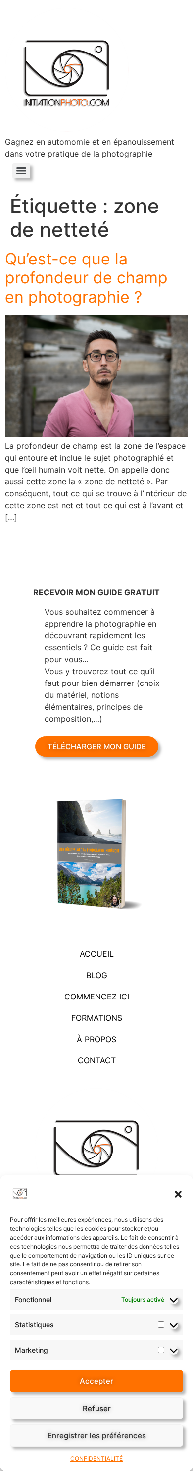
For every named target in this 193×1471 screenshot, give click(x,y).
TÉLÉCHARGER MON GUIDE (97, 746)
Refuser (97, 1408)
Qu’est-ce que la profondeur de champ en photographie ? (86, 278)
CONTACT (97, 1060)
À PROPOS (96, 1039)
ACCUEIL (97, 954)
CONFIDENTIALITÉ (96, 1458)
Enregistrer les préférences (97, 1435)
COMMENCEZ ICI (96, 996)
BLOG (96, 975)
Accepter (96, 1381)
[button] (178, 1194)
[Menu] (21, 170)
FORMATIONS (96, 1018)
